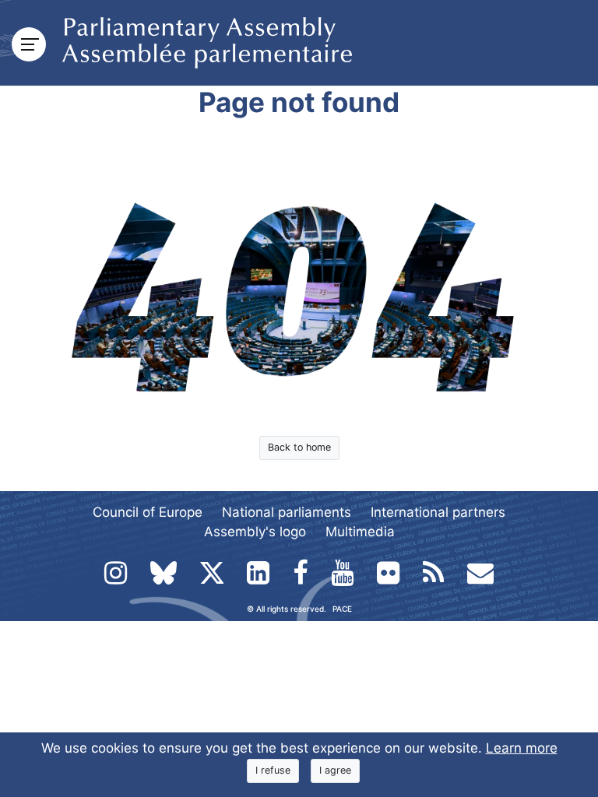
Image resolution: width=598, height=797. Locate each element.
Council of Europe (147, 512)
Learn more (522, 748)
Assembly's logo (255, 531)
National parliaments (286, 512)
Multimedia (360, 531)
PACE (342, 608)
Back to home (299, 447)
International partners (438, 512)
